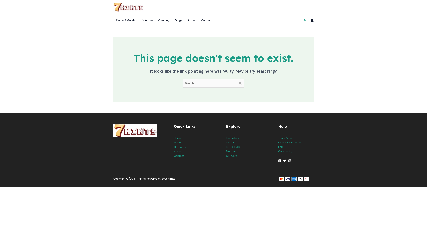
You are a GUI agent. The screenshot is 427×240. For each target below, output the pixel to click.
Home (177, 138)
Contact (179, 156)
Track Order (285, 138)
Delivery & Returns (289, 142)
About (178, 151)
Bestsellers (232, 138)
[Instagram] (289, 160)
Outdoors (180, 147)
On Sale (230, 142)
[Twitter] (284, 160)
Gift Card (231, 156)
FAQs (281, 147)
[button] (305, 20)
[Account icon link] (312, 20)
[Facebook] (279, 160)
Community (285, 151)
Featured (231, 151)
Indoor (178, 142)
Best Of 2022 (234, 147)
